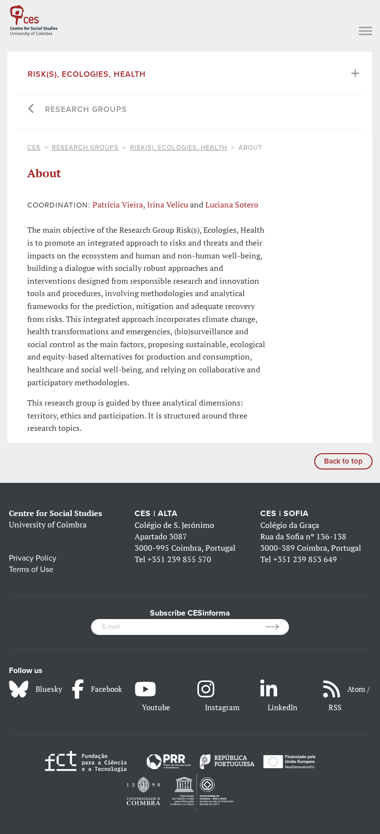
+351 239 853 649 (305, 559)
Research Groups (86, 109)
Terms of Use (31, 569)
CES (34, 148)
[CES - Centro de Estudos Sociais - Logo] (33, 19)
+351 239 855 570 (179, 559)
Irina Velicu (167, 204)
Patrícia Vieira (118, 204)
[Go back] (31, 109)
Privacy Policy (32, 558)
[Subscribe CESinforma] (277, 627)
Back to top (343, 461)
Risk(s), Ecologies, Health (87, 74)
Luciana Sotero (231, 204)
